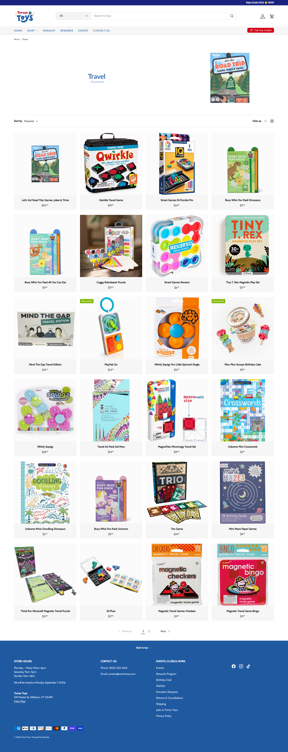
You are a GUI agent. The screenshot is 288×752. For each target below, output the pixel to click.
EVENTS (83, 30)
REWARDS (66, 30)
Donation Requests (167, 691)
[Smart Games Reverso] (177, 246)
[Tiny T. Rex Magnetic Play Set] (243, 246)
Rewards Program (166, 673)
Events (160, 667)
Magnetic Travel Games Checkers (177, 611)
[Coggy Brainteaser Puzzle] (111, 246)
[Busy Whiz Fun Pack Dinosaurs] (243, 164)
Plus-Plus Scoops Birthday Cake (243, 364)
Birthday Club (164, 679)
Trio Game (177, 528)
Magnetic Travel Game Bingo (242, 611)
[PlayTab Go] (111, 328)
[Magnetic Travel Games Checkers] (177, 575)
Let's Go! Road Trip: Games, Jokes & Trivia (45, 200)
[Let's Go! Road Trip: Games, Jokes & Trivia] (45, 164)
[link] (124, 631)
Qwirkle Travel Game (111, 200)
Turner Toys (26, 737)
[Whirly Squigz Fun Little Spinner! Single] (177, 328)
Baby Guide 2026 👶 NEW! (260, 2)
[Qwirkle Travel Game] (111, 164)
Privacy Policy (164, 715)
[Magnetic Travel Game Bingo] (243, 575)
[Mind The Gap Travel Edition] (45, 328)
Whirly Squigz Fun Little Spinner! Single (177, 364)
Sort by (18, 121)
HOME (18, 30)
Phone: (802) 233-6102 (114, 667)
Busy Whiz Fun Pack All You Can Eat (45, 282)
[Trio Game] (177, 492)
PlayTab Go (111, 364)
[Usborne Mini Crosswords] (243, 410)
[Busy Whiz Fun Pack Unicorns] (111, 492)
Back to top (142, 647)
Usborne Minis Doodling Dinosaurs (45, 528)
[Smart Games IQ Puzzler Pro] (177, 164)
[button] (272, 16)
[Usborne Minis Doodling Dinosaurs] (45, 492)
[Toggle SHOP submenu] (37, 31)
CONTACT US (101, 30)
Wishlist (160, 685)
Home (16, 39)
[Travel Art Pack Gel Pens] (111, 410)
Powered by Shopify (40, 737)
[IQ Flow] (111, 575)
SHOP (30, 30)
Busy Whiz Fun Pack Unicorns (111, 528)
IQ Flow (111, 611)
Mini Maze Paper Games (243, 528)
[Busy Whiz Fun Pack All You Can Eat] (45, 246)
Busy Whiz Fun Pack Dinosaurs (242, 200)
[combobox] (146, 15)
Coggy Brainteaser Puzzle (111, 282)
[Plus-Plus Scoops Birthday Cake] (243, 328)
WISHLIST (49, 30)
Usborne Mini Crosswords (243, 446)
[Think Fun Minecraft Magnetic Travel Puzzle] (45, 575)
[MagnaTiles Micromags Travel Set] (177, 410)
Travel (25, 39)
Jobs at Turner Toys (167, 709)
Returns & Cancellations (169, 697)
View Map (19, 701)
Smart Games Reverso (177, 282)
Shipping (161, 703)
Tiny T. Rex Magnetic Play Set (243, 282)
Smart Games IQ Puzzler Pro (177, 200)
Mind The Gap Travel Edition (45, 364)
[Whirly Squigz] (45, 410)
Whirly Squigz (45, 446)
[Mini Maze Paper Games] (243, 492)
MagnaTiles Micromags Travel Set (177, 446)
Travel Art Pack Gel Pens (111, 446)
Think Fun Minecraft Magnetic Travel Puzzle (45, 611)
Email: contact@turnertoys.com (118, 673)
